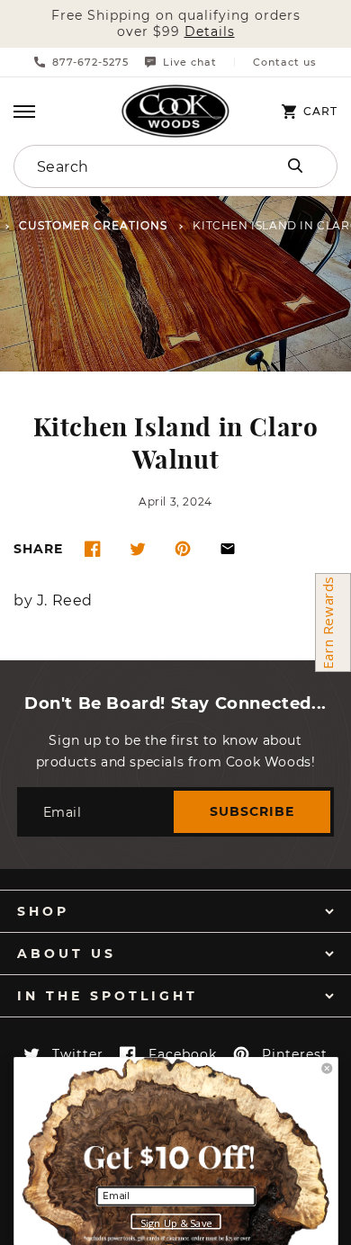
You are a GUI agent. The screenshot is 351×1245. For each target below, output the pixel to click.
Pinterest (295, 1054)
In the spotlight (107, 996)
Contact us (285, 62)
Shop (43, 911)
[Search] (295, 165)
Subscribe (252, 811)
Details (209, 32)
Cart (320, 111)
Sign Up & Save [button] (176, 1222)
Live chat (190, 62)
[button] (24, 111)
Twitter (78, 1054)
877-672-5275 (90, 62)
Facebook (182, 1054)
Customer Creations (93, 226)
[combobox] (128, 166)
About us (66, 953)
